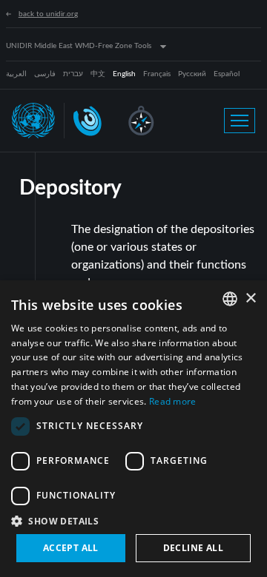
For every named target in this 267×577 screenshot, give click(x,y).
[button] (133, 520)
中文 (97, 74)
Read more (173, 401)
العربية (16, 74)
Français (157, 74)
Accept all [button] (71, 547)
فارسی (45, 74)
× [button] (250, 298)
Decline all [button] (193, 547)
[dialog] (133, 428)
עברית (73, 74)
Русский (192, 74)
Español (227, 74)
